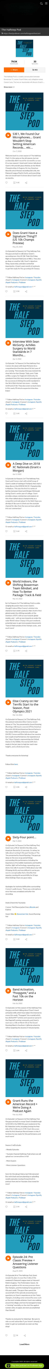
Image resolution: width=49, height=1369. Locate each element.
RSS (36, 70)
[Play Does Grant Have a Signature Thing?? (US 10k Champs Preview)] (8, 234)
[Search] (41, 3)
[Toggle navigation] (46, 3)
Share (15, 70)
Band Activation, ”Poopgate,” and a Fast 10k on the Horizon (24, 994)
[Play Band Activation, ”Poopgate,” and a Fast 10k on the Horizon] (8, 991)
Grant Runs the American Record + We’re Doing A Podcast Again (25, 1106)
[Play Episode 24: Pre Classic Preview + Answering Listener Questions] (8, 1258)
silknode (32, 907)
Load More (24, 1344)
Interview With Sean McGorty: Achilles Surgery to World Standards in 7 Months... (26, 348)
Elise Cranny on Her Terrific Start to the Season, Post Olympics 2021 (25, 706)
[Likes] (6, 182)
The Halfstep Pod (11, 29)
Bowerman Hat (22, 914)
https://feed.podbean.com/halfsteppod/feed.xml (22, 33)
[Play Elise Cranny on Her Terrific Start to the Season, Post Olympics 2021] (8, 702)
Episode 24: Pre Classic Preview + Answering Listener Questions (25, 1262)
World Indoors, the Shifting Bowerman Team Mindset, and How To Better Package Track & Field (27, 588)
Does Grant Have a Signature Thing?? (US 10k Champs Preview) (25, 238)
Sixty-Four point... (24, 837)
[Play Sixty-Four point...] (8, 838)
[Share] (26, 182)
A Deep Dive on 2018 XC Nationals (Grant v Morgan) (27, 467)
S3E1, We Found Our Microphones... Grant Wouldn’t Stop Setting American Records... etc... (27, 140)
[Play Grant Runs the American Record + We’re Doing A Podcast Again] (8, 1102)
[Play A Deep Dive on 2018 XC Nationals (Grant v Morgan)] (8, 465)
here (16, 764)
